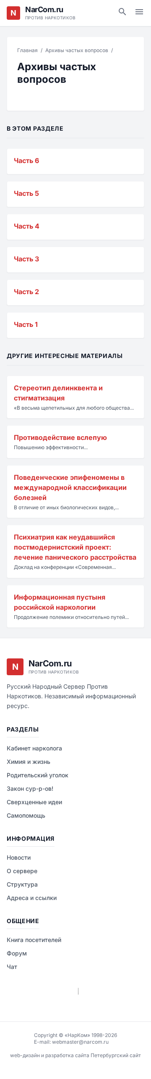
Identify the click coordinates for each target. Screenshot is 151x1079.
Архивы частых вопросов (76, 50)
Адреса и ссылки (32, 897)
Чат (12, 966)
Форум (17, 953)
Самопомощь (26, 815)
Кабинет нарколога (34, 748)
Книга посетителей (34, 939)
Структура (22, 884)
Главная (27, 50)
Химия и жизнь (28, 761)
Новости (19, 857)
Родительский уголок (37, 775)
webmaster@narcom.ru (80, 1042)
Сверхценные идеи (34, 801)
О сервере (22, 870)
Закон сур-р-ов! (30, 788)
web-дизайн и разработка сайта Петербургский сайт (75, 1055)
